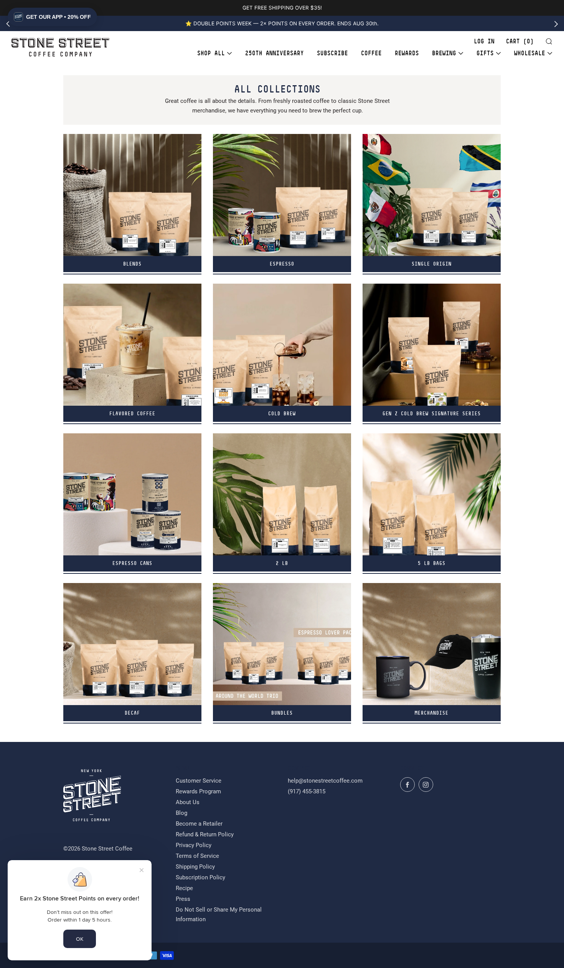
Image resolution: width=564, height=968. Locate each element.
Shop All (211, 53)
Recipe (184, 888)
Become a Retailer (199, 823)
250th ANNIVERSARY (274, 53)
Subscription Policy (200, 877)
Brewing (444, 53)
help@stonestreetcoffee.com (325, 780)
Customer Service (198, 780)
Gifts (485, 53)
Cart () (520, 41)
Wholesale (529, 53)
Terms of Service (197, 855)
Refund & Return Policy (205, 834)
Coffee (371, 53)
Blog (181, 812)
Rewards (407, 53)
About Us (188, 802)
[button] (52, 17)
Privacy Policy (193, 845)
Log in (484, 41)
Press (183, 898)
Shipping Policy (195, 866)
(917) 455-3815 (306, 791)
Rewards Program (198, 791)
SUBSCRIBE (332, 53)
